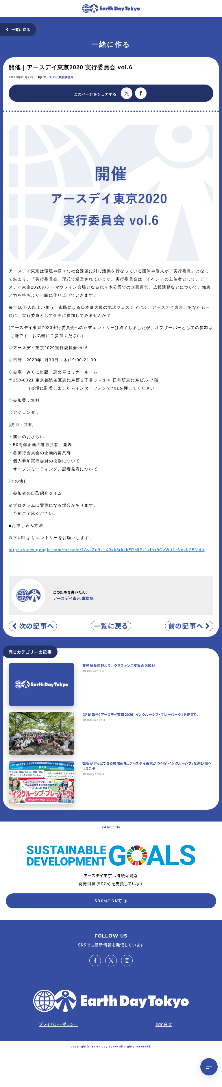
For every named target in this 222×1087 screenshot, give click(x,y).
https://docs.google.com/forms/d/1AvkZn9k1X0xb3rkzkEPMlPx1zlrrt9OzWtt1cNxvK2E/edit (106, 549)
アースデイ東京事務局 (58, 77)
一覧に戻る (21, 30)
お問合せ (164, 1024)
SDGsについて (108, 900)
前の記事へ (185, 626)
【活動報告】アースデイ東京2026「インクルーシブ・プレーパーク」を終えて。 (140, 714)
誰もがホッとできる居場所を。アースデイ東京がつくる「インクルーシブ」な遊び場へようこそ (147, 766)
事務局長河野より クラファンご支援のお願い (119, 665)
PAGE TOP (111, 827)
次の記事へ (36, 626)
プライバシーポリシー (58, 1024)
